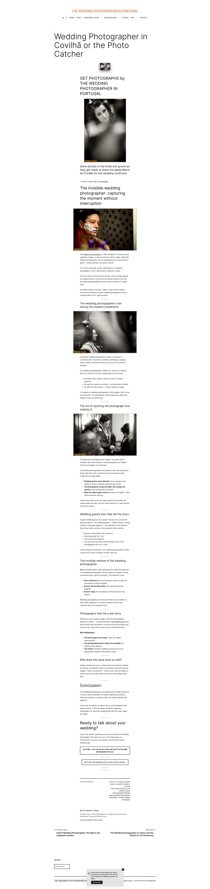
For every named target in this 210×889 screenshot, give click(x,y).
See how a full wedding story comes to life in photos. (105, 762)
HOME (71, 18)
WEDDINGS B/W (110, 18)
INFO (133, 18)
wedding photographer (92, 254)
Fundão (121, 781)
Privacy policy (127, 880)
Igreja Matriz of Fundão (116, 797)
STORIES (125, 18)
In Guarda (125, 784)
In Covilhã (118, 784)
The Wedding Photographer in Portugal (105, 11)
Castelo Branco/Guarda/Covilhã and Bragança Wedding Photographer (119, 793)
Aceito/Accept (97, 882)
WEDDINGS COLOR (91, 18)
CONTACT (144, 18)
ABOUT (79, 18)
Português (104, 182)
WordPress (151, 880)
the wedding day (118, 622)
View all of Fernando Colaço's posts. (91, 820)
